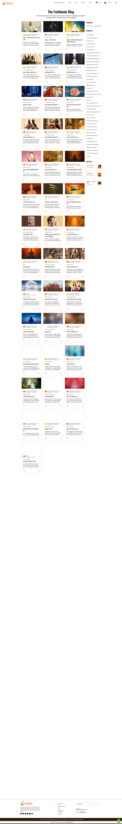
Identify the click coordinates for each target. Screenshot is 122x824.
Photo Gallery (60, 811)
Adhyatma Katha (70, 167)
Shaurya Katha (26, 135)
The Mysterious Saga (28, 70)
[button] (105, 2)
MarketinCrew (69, 822)
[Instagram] (25, 813)
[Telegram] (23, 813)
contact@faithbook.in (83, 812)
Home (59, 804)
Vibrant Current (48, 37)
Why (68, 37)
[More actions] (39, 35)
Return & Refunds (79, 819)
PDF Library (60, 813)
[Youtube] (32, 813)
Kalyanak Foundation (62, 806)
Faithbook (98, 26)
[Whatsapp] (21, 813)
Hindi (90, 26)
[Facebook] (28, 813)
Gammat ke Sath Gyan (50, 329)
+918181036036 (82, 811)
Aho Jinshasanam (90, 167)
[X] (30, 813)
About (59, 807)
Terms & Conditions (62, 819)
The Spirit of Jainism (50, 70)
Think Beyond (48, 361)
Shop (59, 808)
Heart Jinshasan (26, 297)
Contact (59, 814)
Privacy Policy (71, 819)
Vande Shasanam (70, 199)
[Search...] (116, 2)
